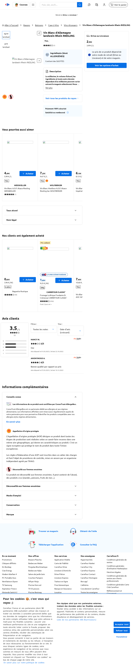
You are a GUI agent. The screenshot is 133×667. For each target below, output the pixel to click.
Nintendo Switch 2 (9, 592)
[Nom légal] (75, 220)
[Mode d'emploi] (75, 495)
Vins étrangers (70, 25)
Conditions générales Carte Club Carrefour (118, 585)
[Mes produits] (96, 4)
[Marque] (75, 514)
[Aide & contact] (89, 4)
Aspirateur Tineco (9, 588)
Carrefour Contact (88, 574)
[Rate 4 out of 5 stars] (50, 45)
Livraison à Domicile (62, 570)
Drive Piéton (59, 574)
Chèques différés (9, 563)
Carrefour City (86, 567)
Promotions (7, 559)
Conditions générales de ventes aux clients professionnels (117, 578)
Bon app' (84, 581)
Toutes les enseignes (89, 592)
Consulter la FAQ (88, 544)
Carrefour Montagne (89, 578)
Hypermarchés (86, 559)
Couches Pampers (35, 578)
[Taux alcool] (75, 210)
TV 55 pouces (33, 588)
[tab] (6, 35)
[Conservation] (75, 505)
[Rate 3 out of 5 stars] (48, 45)
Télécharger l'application (51, 544)
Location (58, 592)
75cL (46, 41)
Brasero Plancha (34, 559)
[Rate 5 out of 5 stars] (52, 45)
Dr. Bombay (6, 567)
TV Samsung (7, 585)
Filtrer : (34, 324)
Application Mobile (62, 559)
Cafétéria (84, 585)
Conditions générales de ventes (117, 560)
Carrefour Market (88, 563)
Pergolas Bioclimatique (37, 567)
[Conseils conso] (75, 396)
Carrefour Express (88, 570)
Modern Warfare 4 (9, 574)
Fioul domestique (61, 585)
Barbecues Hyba (34, 570)
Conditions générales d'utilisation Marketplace (117, 567)
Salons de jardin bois (36, 574)
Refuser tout (122, 630)
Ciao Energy (7, 570)
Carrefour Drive (60, 567)
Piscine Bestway (35, 592)
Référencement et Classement (114, 592)
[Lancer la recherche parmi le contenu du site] (79, 4)
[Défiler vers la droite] (39, 61)
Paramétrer (121, 637)
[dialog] (66, 630)
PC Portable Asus (9, 578)
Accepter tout (122, 624)
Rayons (26, 25)
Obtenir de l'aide (88, 531)
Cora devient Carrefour (90, 588)
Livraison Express (61, 578)
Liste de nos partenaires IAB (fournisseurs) (76, 619)
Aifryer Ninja (33, 581)
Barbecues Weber (35, 563)
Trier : (60, 324)
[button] (33, 4)
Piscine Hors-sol (34, 585)
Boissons (39, 25)
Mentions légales (114, 572)
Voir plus (48, 88)
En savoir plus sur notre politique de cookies (24, 662)
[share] (39, 33)
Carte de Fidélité (61, 563)
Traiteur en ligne (61, 581)
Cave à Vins (53, 25)
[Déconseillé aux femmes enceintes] (75, 486)
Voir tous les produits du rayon (60, 98)
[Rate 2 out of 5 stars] (46, 45)
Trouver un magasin (48, 531)
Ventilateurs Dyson (10, 581)
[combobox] (61, 4)
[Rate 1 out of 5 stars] (44, 45)
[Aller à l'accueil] (7, 4)
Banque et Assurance (63, 588)
